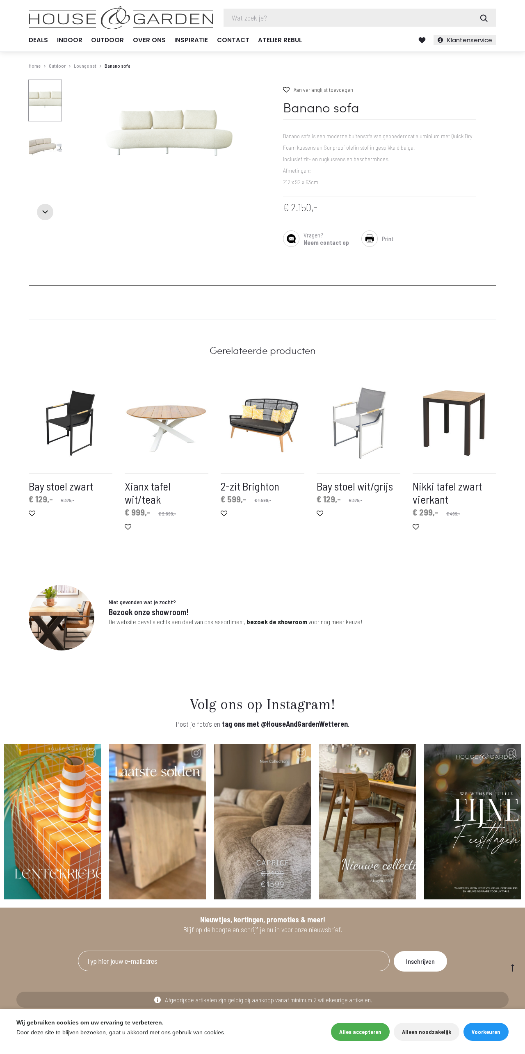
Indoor (69, 40)
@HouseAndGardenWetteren (304, 723)
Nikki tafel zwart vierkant (447, 492)
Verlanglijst (422, 40)
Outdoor (107, 40)
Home (35, 65)
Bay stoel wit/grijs (355, 486)
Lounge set (85, 65)
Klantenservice (469, 40)
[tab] (34, 280)
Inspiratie (191, 40)
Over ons (149, 40)
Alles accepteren (360, 1031)
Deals (38, 40)
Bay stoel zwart (61, 486)
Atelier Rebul (280, 40)
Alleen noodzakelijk (426, 1031)
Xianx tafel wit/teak (148, 492)
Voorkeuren (486, 1031)
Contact (233, 40)
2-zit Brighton (250, 486)
